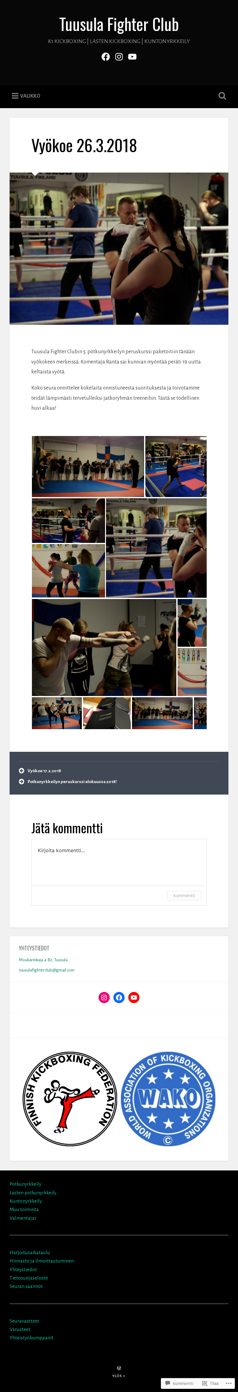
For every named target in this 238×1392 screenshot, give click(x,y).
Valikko (30, 96)
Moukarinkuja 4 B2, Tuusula (43, 960)
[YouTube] (132, 56)
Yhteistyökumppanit (31, 1337)
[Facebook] (106, 56)
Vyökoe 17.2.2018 (44, 771)
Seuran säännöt (26, 1286)
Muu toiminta (24, 1209)
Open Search (221, 96)
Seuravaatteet (24, 1321)
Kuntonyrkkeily (26, 1201)
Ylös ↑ (119, 1376)
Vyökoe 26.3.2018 (84, 145)
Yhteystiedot (23, 1269)
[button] (88, 466)
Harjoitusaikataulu (30, 1252)
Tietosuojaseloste (29, 1277)
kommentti (184, 895)
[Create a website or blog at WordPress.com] (119, 1369)
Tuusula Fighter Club (119, 23)
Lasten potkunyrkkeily (33, 1192)
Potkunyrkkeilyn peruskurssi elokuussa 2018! (72, 781)
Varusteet (20, 1329)
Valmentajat (23, 1218)
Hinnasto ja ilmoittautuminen (42, 1260)
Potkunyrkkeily (25, 1184)
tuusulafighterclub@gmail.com (46, 970)
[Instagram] (119, 56)
